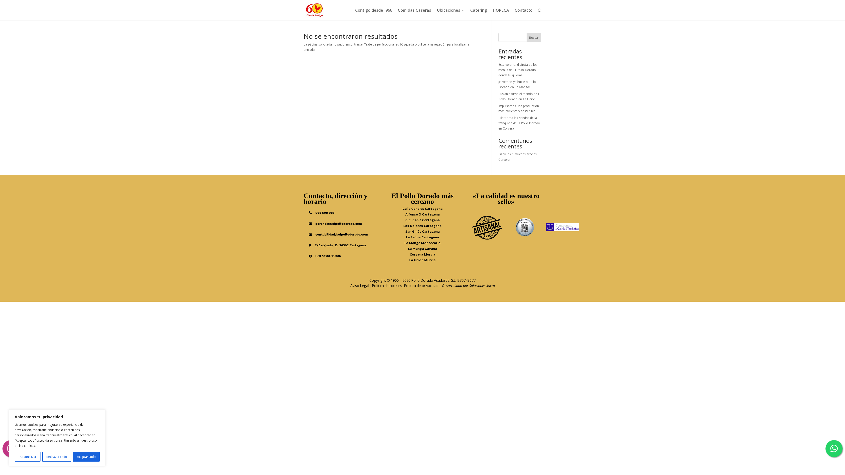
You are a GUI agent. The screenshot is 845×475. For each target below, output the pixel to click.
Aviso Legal (359, 285)
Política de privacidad (421, 285)
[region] (57, 437)
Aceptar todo (86, 457)
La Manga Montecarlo (422, 243)
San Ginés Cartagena (422, 231)
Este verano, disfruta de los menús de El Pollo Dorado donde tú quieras (517, 69)
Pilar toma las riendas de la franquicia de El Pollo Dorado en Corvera (519, 123)
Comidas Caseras (414, 11)
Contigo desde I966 (373, 11)
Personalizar (27, 457)
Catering (478, 11)
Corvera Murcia (422, 254)
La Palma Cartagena (422, 237)
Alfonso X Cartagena (422, 214)
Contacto (524, 11)
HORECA (501, 11)
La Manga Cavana (422, 248)
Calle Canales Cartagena (422, 208)
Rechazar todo (56, 457)
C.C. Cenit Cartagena (422, 220)
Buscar (534, 37)
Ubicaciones (448, 11)
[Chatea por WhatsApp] (834, 448)
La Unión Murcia (422, 260)
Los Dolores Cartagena (422, 225)
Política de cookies (387, 285)
